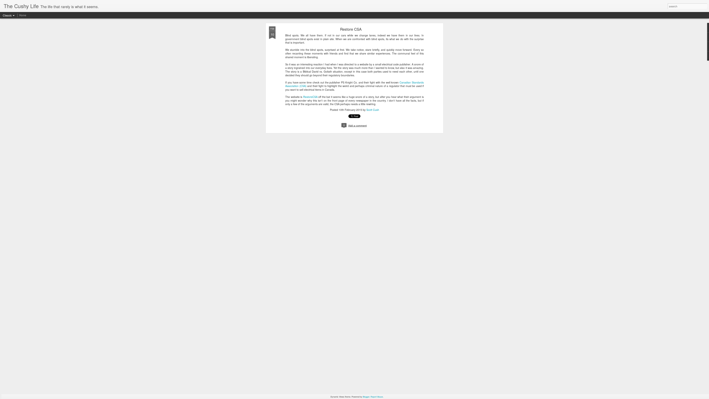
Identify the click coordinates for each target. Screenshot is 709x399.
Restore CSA (351, 29)
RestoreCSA (310, 97)
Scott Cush (372, 110)
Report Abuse (377, 396)
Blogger (366, 396)
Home (22, 15)
